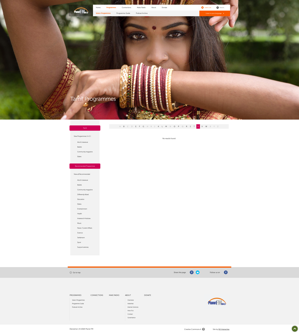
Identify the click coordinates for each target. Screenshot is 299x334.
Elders (79, 156)
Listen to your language (214, 13)
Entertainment (82, 209)
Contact (130, 314)
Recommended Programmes (85, 166)
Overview (131, 300)
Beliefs (79, 147)
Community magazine (85, 152)
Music (79, 223)
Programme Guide (123, 13)
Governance (131, 317)
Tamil (85, 128)
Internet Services (133, 307)
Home (98, 8)
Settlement (81, 237)
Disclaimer (74, 329)
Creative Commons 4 (193, 329)
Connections (126, 8)
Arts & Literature (82, 142)
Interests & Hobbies (84, 218)
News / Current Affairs (84, 228)
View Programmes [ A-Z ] (82, 136)
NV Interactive (223, 329)
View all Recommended (82, 174)
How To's (130, 310)
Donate (164, 8)
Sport (79, 242)
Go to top (76, 273)
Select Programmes (103, 13)
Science (80, 233)
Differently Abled (83, 194)
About (153, 8)
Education (80, 199)
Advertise (130, 303)
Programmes (111, 8)
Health (79, 214)
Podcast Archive (142, 13)
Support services (83, 247)
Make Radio (141, 8)
